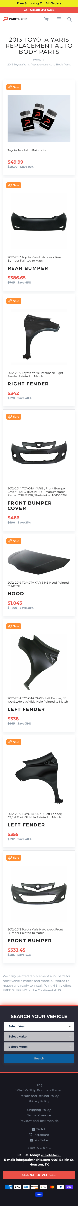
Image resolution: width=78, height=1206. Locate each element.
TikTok (41, 1129)
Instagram (41, 1135)
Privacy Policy (39, 1101)
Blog (39, 1085)
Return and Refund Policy (39, 1096)
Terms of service (39, 1115)
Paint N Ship (44, 1148)
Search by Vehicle (39, 1175)
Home (37, 59)
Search (39, 1058)
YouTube (41, 1140)
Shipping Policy (39, 1110)
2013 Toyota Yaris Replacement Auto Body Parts (39, 64)
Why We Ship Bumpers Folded (39, 1090)
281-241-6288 (51, 1155)
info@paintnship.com (33, 1160)
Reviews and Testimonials (39, 1121)
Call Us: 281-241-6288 (39, 10)
